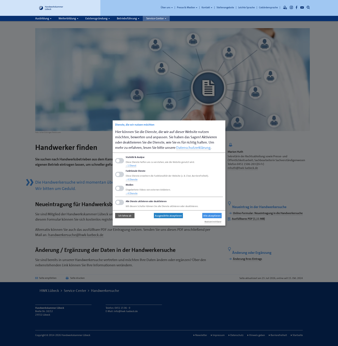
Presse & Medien (186, 7)
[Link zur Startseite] (51, 8)
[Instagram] (291, 7)
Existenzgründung (96, 18)
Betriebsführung (127, 18)
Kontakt (206, 7)
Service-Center (155, 18)
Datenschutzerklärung (193, 147)
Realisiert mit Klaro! (213, 221)
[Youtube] (302, 7)
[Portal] (285, 7)
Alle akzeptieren (212, 215)
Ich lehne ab (124, 215)
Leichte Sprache (246, 7)
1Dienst (131, 165)
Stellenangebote (225, 7)
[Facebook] (297, 7)
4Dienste (131, 179)
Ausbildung (42, 18)
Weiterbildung (67, 18)
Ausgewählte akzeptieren (168, 215)
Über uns (166, 7)
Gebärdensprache (268, 7)
